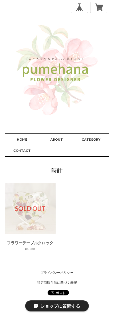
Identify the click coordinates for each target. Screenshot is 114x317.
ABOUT (56, 139)
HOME (22, 139)
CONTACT (22, 150)
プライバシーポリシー (57, 272)
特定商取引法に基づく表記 (57, 282)
